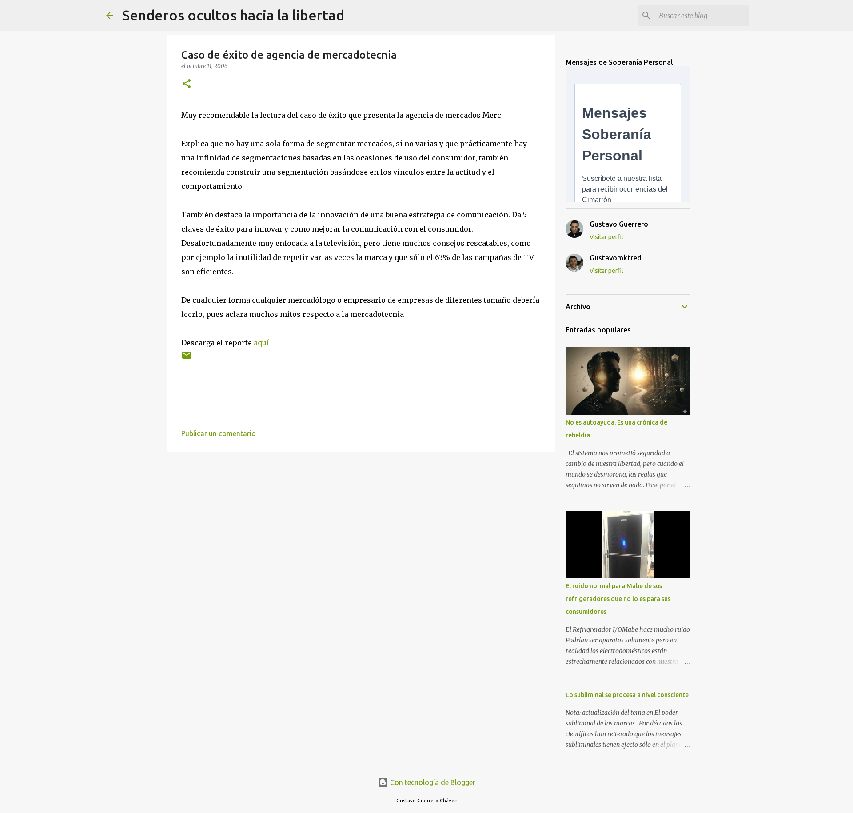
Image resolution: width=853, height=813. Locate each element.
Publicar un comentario (218, 433)
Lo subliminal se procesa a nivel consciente (627, 694)
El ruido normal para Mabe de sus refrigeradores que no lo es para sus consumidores (618, 598)
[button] (186, 84)
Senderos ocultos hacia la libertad (233, 15)
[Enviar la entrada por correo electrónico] (186, 358)
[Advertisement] (361, 527)
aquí (261, 342)
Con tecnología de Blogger (431, 782)
